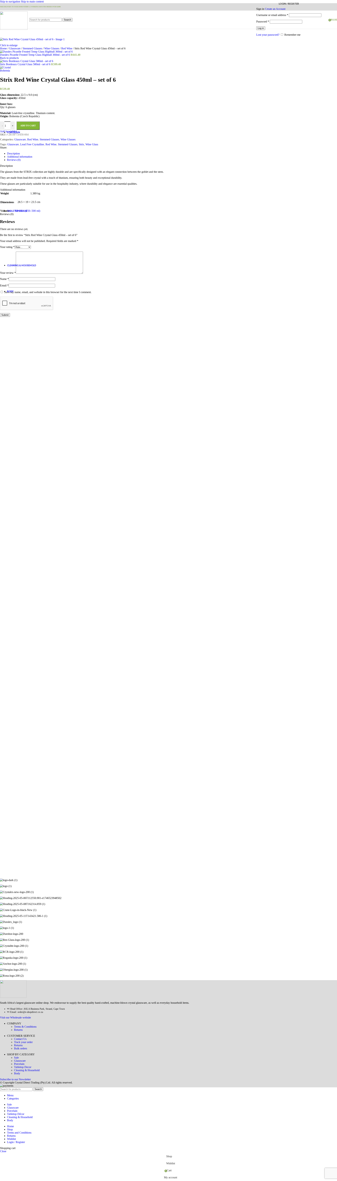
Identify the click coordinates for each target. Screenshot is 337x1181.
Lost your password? (267, 34)
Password (262, 21)
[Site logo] (14, 28)
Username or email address (272, 15)
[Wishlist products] (324, 19)
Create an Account (275, 8)
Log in (261, 28)
